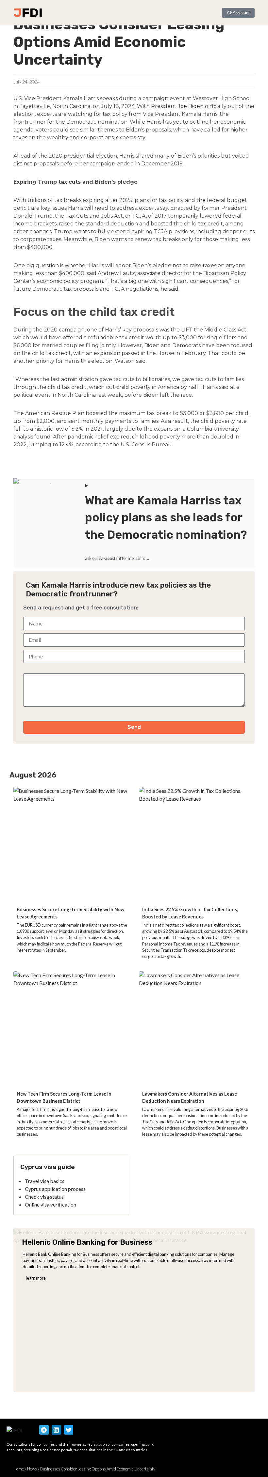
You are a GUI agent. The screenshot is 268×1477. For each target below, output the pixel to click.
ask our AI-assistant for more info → (117, 558)
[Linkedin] (56, 1430)
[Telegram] (44, 1430)
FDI (32, 12)
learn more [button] (36, 1278)
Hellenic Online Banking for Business (87, 1242)
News (32, 1468)
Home (18, 1468)
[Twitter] (69, 1430)
